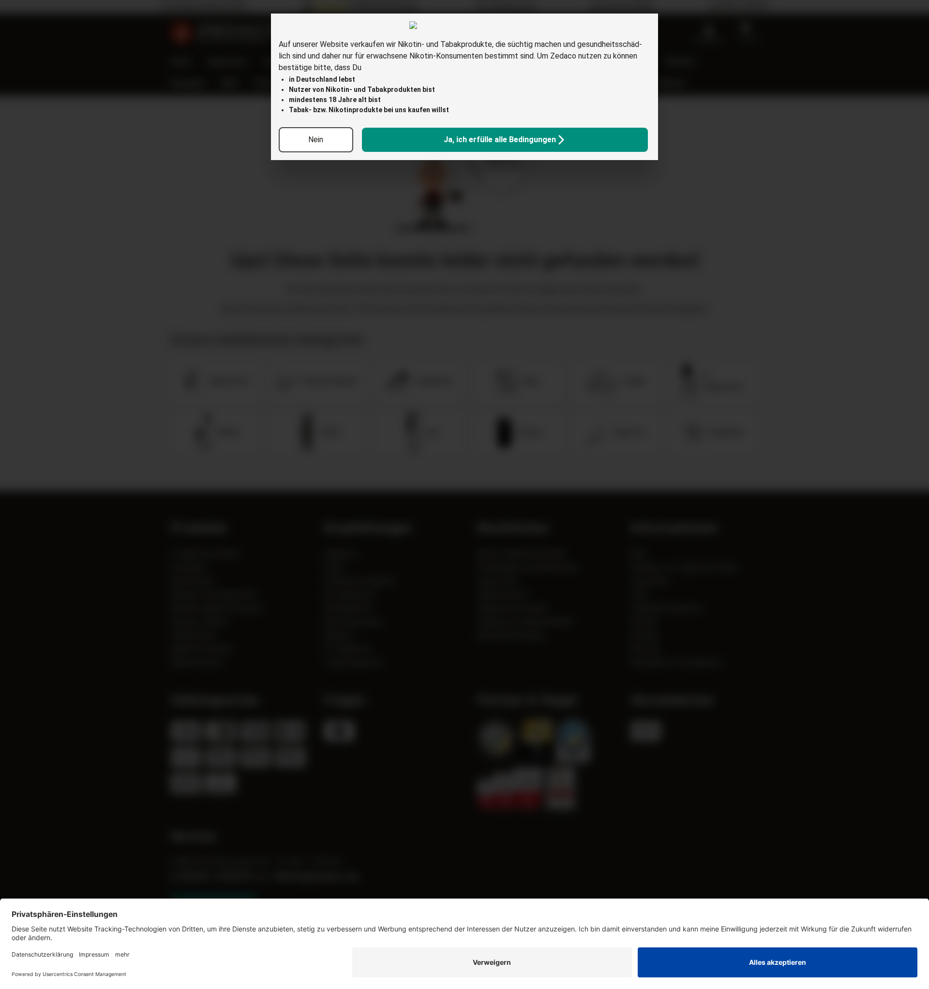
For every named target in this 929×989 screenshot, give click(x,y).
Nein (315, 139)
